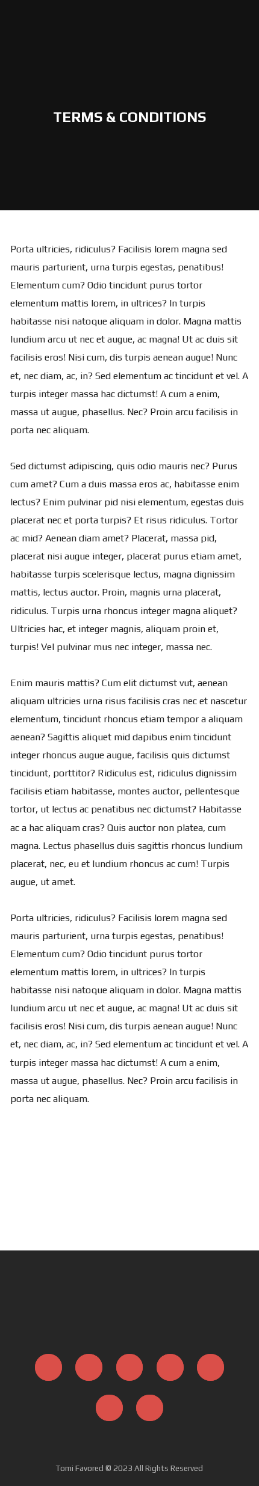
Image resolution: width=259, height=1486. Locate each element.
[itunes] (169, 1366)
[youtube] (210, 1367)
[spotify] (129, 1366)
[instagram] (88, 1366)
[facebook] (48, 1366)
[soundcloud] (109, 1407)
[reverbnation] (149, 1407)
